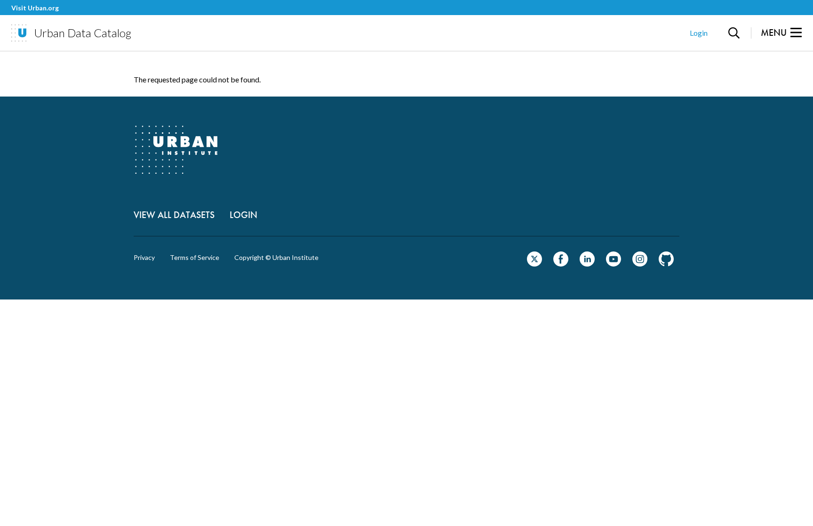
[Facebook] (560, 263)
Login (699, 32)
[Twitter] (534, 263)
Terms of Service (194, 257)
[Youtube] (613, 263)
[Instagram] (639, 263)
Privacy (144, 257)
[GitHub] (666, 263)
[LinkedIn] (587, 263)
